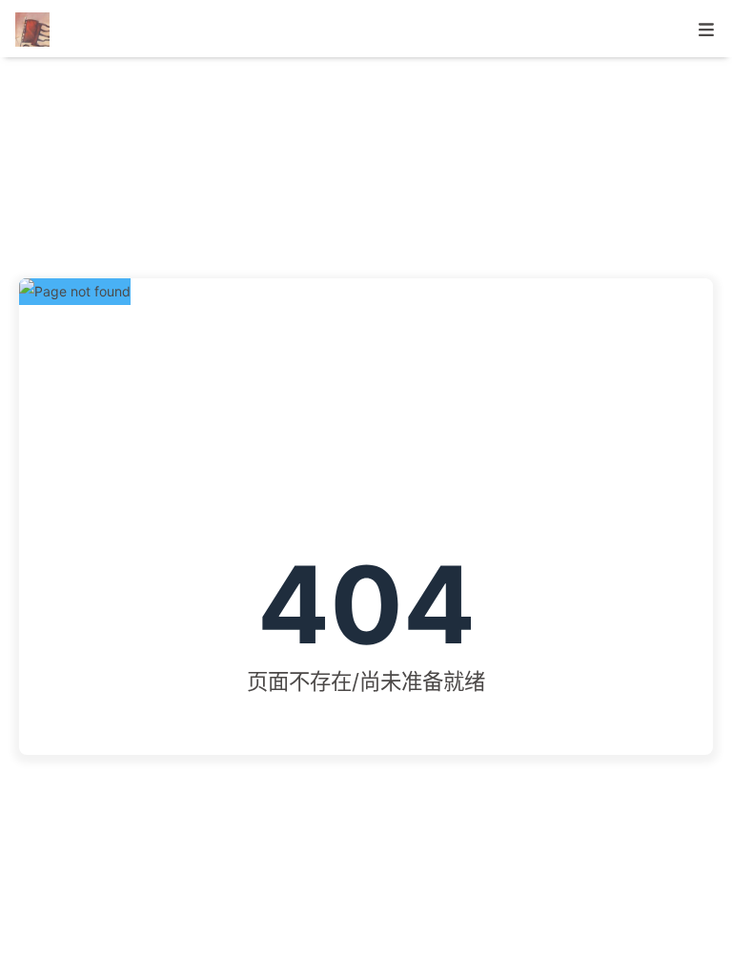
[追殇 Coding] (35, 27)
